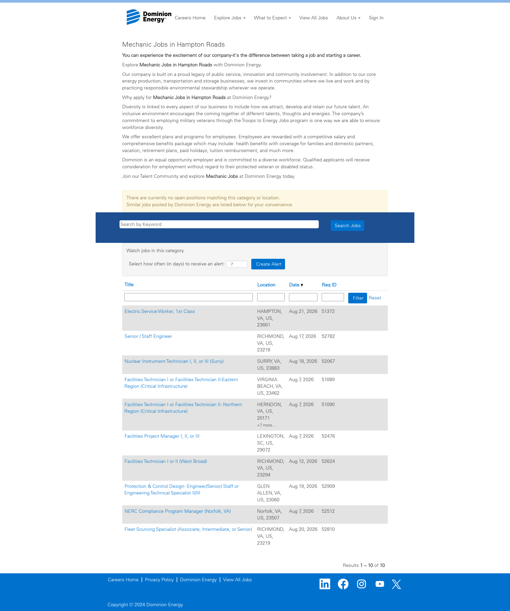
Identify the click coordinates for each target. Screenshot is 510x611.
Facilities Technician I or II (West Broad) (166, 461)
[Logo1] (149, 17)
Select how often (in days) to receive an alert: (177, 264)
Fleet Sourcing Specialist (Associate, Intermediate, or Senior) (188, 529)
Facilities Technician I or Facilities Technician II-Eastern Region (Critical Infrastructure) (181, 382)
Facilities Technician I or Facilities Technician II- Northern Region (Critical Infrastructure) (183, 407)
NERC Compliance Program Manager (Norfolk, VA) (178, 511)
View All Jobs (313, 18)
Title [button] (129, 284)
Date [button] (295, 285)
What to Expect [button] (271, 18)
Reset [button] (375, 298)
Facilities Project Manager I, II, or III (162, 436)
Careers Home (190, 18)
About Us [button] (347, 18)
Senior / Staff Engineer (148, 336)
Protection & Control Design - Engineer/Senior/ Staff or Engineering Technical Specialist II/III (181, 489)
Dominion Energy (198, 579)
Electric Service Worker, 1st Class (160, 311)
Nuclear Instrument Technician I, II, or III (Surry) (174, 361)
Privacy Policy (159, 579)
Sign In (376, 18)
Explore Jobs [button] (228, 18)
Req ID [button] (329, 285)
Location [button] (266, 285)
